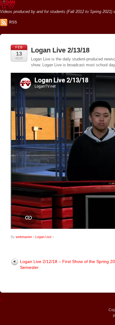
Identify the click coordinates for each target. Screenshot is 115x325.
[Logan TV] (7, 6)
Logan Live (43, 237)
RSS (13, 22)
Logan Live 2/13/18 (60, 50)
